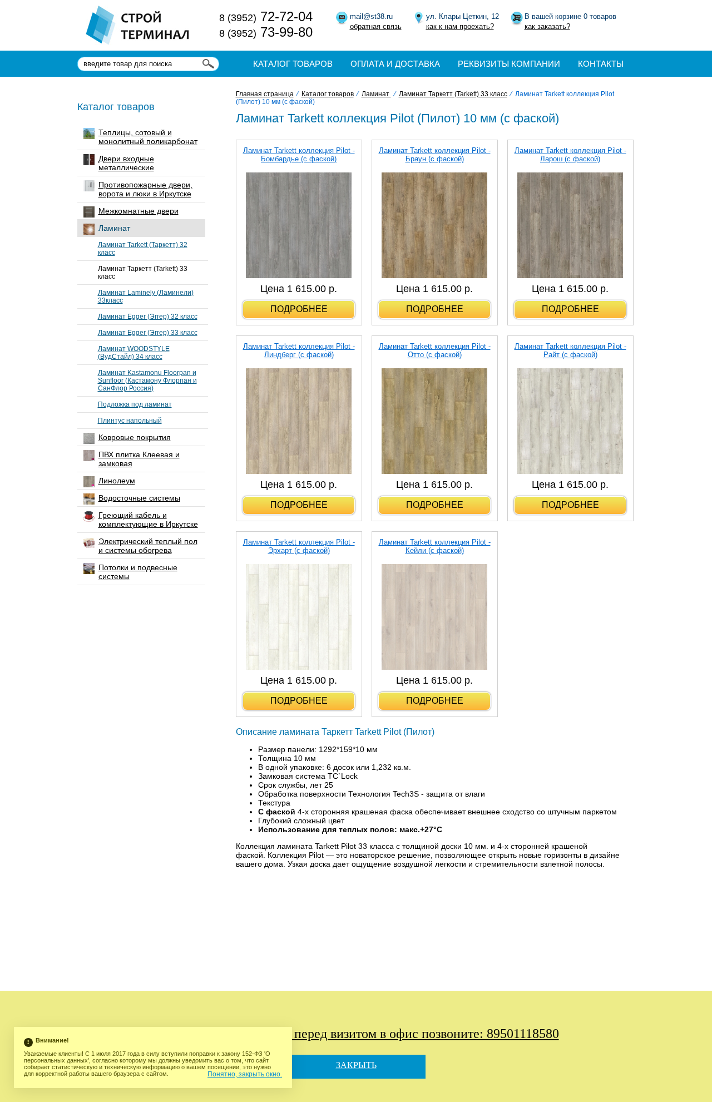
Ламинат (114, 228)
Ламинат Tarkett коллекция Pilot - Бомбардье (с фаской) (299, 154)
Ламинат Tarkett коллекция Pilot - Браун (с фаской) (435, 154)
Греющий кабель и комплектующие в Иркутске (148, 519)
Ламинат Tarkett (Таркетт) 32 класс (142, 248)
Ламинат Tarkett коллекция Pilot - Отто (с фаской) (435, 350)
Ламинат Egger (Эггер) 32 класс (147, 316)
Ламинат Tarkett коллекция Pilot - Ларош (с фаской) (570, 154)
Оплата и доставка (395, 63)
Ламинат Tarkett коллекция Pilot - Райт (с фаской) (570, 350)
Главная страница (265, 94)
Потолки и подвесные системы (137, 572)
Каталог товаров (293, 63)
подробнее (299, 309)
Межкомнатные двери (138, 210)
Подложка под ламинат (135, 404)
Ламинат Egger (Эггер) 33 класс (147, 333)
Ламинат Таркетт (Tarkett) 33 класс (142, 272)
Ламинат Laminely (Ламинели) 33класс (146, 296)
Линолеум (116, 480)
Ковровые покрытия (134, 437)
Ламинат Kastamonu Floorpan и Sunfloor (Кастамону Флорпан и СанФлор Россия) (147, 380)
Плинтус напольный (130, 420)
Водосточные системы (139, 497)
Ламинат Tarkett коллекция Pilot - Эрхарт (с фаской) (299, 546)
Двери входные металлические (126, 163)
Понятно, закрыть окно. (244, 1074)
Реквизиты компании (509, 63)
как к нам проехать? (460, 26)
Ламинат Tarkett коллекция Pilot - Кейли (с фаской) (435, 546)
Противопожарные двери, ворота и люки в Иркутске (145, 189)
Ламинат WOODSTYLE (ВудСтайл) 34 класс (134, 352)
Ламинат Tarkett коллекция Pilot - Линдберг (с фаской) (299, 350)
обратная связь (376, 26)
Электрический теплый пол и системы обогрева (147, 546)
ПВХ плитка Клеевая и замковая (139, 459)
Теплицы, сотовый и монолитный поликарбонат (147, 137)
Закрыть (356, 1065)
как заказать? (547, 26)
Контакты (601, 63)
